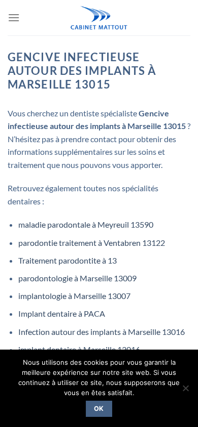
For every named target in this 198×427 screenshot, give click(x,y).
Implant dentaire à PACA (61, 313)
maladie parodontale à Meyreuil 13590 (85, 224)
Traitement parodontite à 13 (67, 260)
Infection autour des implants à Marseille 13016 (101, 331)
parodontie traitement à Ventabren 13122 (91, 242)
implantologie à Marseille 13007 (74, 296)
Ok (99, 408)
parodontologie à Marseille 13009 (77, 278)
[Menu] (14, 17)
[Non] (185, 391)
